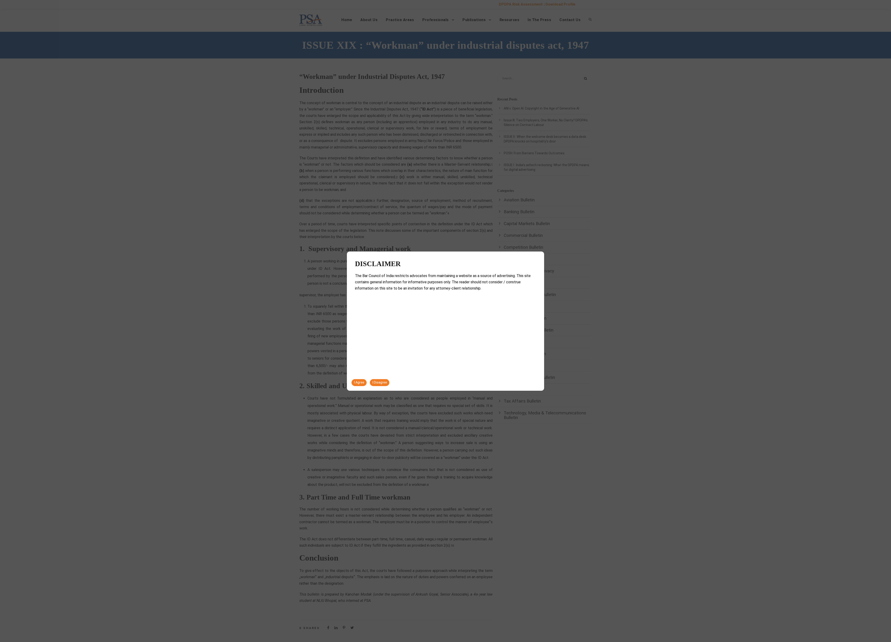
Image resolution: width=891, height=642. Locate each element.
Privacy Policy (824, 611)
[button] (881, 587)
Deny (828, 629)
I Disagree (379, 382)
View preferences (866, 629)
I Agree (359, 382)
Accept (789, 629)
